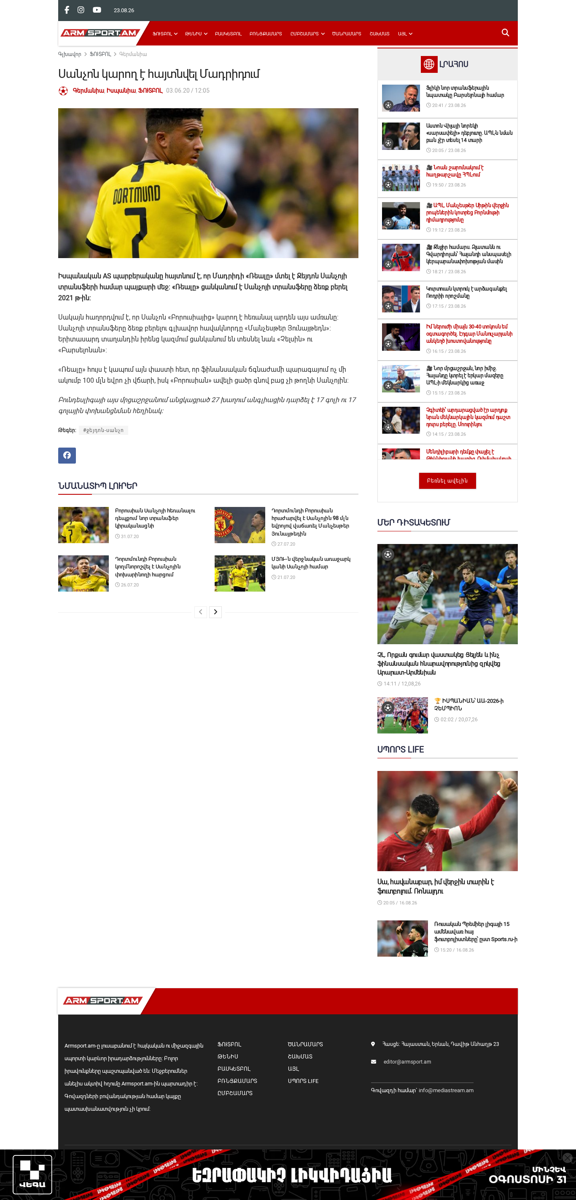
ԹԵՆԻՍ (193, 34)
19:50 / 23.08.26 (448, 185)
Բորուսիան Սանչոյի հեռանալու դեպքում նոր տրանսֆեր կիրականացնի (155, 518)
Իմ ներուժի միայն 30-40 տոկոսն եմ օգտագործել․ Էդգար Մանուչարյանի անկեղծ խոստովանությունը (469, 334)
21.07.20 (285, 577)
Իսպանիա (121, 90)
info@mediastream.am (446, 1090)
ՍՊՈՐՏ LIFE (303, 1081)
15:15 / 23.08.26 (448, 393)
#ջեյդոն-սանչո (103, 430)
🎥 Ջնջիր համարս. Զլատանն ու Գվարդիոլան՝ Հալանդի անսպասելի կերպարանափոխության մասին (468, 254)
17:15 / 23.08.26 (448, 306)
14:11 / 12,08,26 (401, 684)
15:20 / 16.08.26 (456, 950)
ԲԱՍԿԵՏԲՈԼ (228, 34)
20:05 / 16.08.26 (399, 903)
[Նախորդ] (200, 612)
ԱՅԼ (402, 34)
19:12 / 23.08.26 (448, 230)
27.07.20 (285, 544)
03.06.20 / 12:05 (188, 90)
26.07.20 (129, 585)
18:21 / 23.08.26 (448, 272)
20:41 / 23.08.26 (448, 105)
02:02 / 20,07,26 (458, 720)
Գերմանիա (133, 54)
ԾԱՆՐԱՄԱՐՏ (346, 34)
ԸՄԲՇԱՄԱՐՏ (305, 34)
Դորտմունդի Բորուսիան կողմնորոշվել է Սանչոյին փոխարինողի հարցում (147, 566)
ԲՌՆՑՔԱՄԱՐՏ (266, 34)
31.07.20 (129, 536)
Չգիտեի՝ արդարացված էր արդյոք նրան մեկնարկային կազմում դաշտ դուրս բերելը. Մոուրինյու (468, 417)
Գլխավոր (69, 54)
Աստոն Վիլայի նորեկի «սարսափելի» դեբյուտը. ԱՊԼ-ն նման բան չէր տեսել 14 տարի (469, 133)
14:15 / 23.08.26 (448, 434)
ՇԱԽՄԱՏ (380, 34)
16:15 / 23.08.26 (448, 351)
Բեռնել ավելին (447, 481)
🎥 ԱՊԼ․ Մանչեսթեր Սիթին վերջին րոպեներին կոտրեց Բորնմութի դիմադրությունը (467, 213)
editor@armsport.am (407, 1062)
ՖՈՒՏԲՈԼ (162, 34)
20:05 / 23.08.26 (448, 150)
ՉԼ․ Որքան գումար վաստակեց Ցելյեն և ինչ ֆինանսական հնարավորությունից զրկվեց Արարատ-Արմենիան (439, 663)
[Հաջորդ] (215, 612)
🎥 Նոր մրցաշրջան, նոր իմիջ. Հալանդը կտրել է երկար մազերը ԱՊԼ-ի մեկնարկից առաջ (464, 375)
